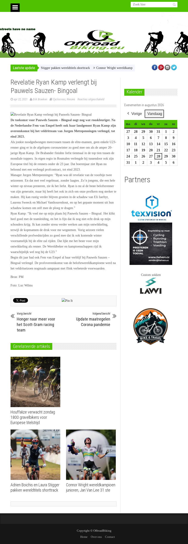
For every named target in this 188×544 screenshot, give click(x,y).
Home (84, 537)
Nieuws (71, 99)
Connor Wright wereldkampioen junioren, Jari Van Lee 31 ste (127, 68)
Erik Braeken (40, 99)
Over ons (96, 537)
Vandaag (154, 114)
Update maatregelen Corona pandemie (93, 319)
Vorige (136, 114)
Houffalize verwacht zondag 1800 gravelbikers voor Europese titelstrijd (33, 417)
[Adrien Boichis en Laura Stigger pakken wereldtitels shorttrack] (37, 455)
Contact (110, 537)
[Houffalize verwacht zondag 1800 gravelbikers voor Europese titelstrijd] (37, 382)
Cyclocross (59, 99)
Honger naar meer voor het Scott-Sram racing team (36, 322)
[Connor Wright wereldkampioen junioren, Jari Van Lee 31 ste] (92, 455)
